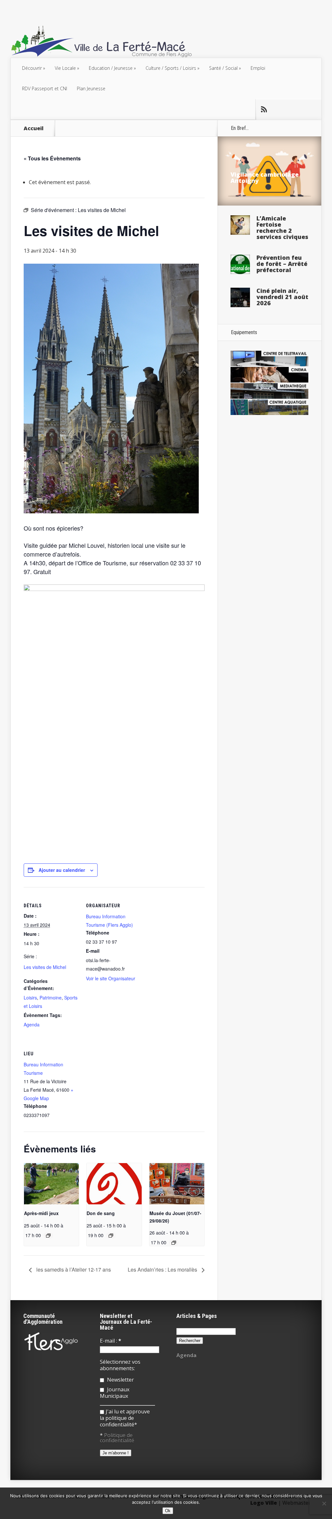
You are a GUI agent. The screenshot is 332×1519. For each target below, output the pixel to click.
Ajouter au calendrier (62, 870)
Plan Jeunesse (91, 88)
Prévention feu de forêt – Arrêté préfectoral (281, 264)
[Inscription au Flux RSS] (263, 109)
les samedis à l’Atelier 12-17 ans (73, 1269)
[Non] (324, 1503)
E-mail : (110, 1340)
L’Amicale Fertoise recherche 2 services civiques (282, 227)
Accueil (33, 128)
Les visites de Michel (45, 967)
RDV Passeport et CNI (44, 88)
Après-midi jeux (41, 1213)
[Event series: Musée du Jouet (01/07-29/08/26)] (174, 1243)
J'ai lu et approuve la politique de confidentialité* (125, 1418)
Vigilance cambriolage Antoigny (265, 177)
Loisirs (30, 997)
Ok (168, 1510)
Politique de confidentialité (117, 1438)
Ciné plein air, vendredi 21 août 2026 (282, 297)
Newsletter (120, 1379)
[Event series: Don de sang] (111, 1235)
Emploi (258, 68)
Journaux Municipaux (114, 1392)
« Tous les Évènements (52, 158)
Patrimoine (51, 997)
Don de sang (101, 1213)
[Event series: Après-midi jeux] (48, 1235)
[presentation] (51, 1183)
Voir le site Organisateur (110, 978)
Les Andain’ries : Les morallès (163, 1269)
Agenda (32, 1024)
